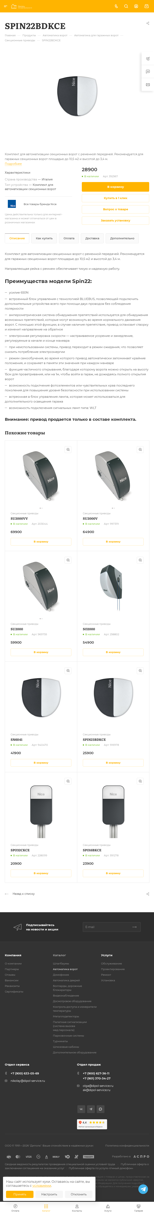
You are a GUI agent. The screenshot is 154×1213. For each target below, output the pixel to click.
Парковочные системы (68, 1035)
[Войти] (136, 6)
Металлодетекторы (66, 1016)
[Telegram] (91, 1109)
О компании (13, 963)
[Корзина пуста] (146, 6)
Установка (108, 980)
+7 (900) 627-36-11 (96, 1073)
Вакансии (11, 980)
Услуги (106, 955)
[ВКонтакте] (81, 1109)
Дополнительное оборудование (74, 1052)
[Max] (100, 1109)
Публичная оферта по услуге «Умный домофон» (101, 1168)
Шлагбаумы (61, 963)
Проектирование (113, 969)
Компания (13, 955)
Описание (17, 238)
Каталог (59, 955)
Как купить (44, 238)
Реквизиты (12, 986)
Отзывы (10, 974)
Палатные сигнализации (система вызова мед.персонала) (70, 1026)
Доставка (92, 238)
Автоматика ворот (65, 969)
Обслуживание (111, 963)
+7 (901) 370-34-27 (96, 1078)
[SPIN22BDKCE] (77, 96)
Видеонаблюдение (66, 995)
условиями (41, 1186)
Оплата (69, 238)
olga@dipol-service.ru (98, 1086)
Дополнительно (122, 238)
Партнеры (12, 969)
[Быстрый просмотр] (68, 449)
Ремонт (106, 974)
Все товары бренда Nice (40, 204)
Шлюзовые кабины (66, 1046)
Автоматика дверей (66, 980)
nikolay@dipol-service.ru (28, 1081)
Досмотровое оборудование (72, 1001)
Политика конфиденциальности (127, 1145)
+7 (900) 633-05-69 (25, 1073)
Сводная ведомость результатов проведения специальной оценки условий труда (60, 1164)
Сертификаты (14, 991)
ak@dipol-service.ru (96, 1090)
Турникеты (60, 1041)
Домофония (61, 974)
